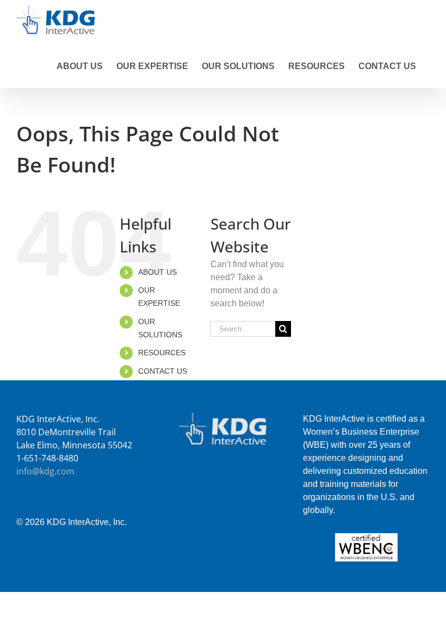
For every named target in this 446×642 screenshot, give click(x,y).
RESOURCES (161, 352)
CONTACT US (162, 371)
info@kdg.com (45, 471)
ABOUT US (157, 272)
